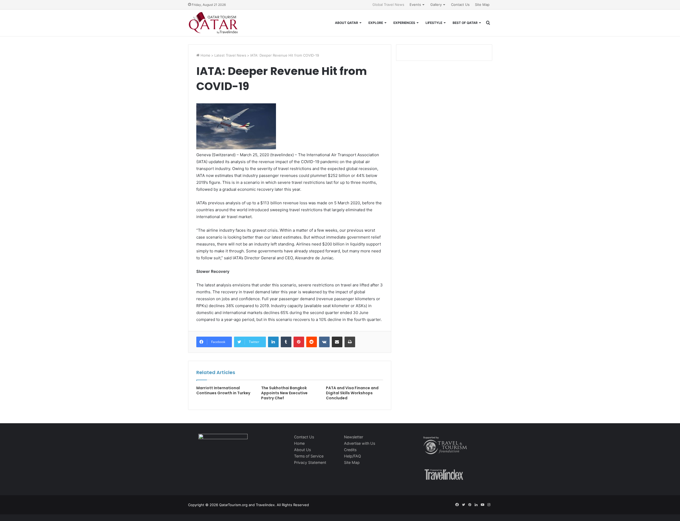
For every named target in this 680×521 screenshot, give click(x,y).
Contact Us (460, 4)
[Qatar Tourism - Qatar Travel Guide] (213, 22)
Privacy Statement (310, 462)
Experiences (404, 23)
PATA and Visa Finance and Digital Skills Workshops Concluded (352, 393)
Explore (375, 23)
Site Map (482, 4)
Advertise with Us (359, 443)
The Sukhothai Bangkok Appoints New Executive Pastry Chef (284, 393)
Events (415, 4)
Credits (350, 449)
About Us (302, 449)
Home (204, 55)
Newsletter (353, 437)
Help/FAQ (352, 456)
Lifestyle (434, 23)
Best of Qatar (465, 23)
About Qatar (346, 23)
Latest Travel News (230, 55)
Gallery (436, 4)
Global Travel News (388, 4)
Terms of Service (309, 456)
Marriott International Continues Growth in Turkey (223, 390)
